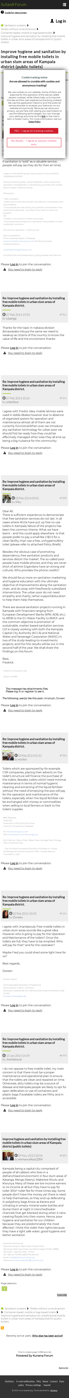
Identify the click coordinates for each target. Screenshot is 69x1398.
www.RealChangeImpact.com (17, 250)
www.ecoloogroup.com (17, 831)
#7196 (63, 913)
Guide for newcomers (16, 12)
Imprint (47, 1385)
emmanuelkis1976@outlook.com (27, 1260)
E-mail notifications (25, 1381)
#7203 (63, 755)
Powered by (24, 1355)
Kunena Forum (43, 1355)
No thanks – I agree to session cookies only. (34, 142)
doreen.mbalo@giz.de (15, 996)
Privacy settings (33, 1385)
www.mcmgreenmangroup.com (18, 241)
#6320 (63, 1155)
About (45, 1381)
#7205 (63, 498)
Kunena (53, 1390)
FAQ (39, 1381)
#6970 (63, 1055)
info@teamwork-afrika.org (22, 1257)
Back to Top (63, 1368)
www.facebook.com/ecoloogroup (22, 834)
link (44, 116)
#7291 (63, 398)
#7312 (63, 314)
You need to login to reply (25, 269)
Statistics (9, 1381)
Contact (54, 1381)
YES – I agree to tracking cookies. (34, 130)
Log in (14, 264)
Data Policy (34, 121)
